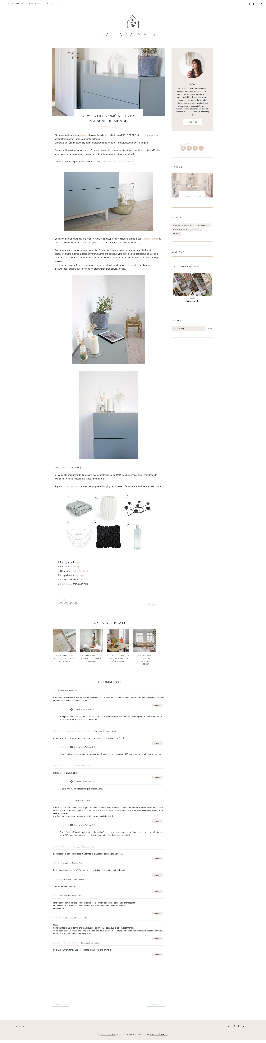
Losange (76, 566)
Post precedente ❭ (156, 1004)
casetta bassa (203, 225)
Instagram (84, 135)
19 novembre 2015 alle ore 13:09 (69, 896)
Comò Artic (106, 161)
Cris (55, 896)
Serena (57, 879)
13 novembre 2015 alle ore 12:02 (84, 709)
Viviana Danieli (62, 801)
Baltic (78, 562)
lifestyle (196, 229)
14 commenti (152, 604)
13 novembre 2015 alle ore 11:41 (105, 731)
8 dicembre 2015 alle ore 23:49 (90, 943)
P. (54, 691)
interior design (180, 229)
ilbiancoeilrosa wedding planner (73, 731)
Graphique (79, 575)
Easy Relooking (62, 847)
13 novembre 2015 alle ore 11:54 (83, 766)
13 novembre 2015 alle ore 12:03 (84, 747)
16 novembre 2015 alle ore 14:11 (73, 879)
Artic (58, 265)
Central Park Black (80, 571)
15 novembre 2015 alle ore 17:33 (71, 863)
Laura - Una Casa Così (66, 943)
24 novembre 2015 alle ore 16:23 (76, 918)
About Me (52, 4)
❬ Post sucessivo (60, 1004)
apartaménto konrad (182, 225)
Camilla (64, 709)
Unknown (58, 918)
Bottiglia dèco (66, 584)
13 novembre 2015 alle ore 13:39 (84, 825)
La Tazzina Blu (108, 1035)
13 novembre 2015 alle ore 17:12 (83, 847)
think (56, 863)
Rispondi (157, 705)
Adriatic (83, 579)
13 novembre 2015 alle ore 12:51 (83, 801)
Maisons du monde (122, 161)
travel (176, 234)
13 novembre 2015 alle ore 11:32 (66, 691)
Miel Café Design (158, 1035)
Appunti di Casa (62, 766)
